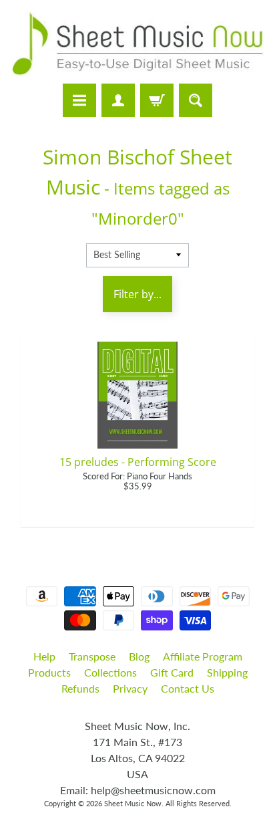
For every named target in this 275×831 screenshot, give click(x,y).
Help (44, 656)
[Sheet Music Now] (137, 44)
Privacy (130, 688)
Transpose (92, 656)
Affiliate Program (202, 656)
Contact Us (187, 688)
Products (49, 672)
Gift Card (172, 672)
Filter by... (137, 294)
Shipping (227, 672)
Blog (139, 656)
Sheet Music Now (133, 803)
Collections (110, 672)
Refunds (80, 688)
